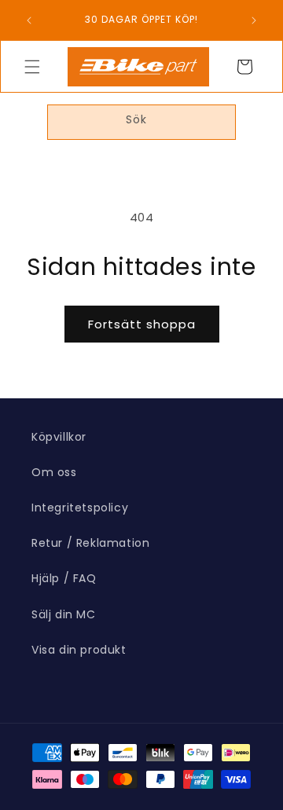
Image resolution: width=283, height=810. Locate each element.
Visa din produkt (79, 650)
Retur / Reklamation (90, 543)
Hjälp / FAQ (64, 578)
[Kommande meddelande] (254, 20)
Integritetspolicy (79, 507)
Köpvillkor (58, 437)
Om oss (54, 472)
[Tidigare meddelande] (29, 20)
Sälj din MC (63, 614)
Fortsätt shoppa (142, 324)
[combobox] (141, 122)
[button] (32, 66)
